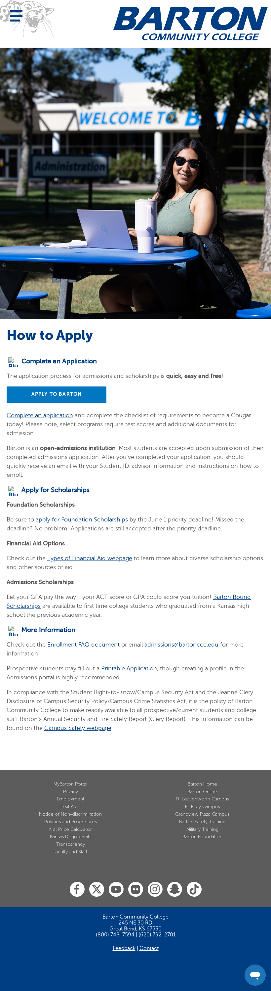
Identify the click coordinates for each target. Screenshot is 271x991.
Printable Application (129, 668)
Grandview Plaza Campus (202, 814)
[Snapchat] (174, 889)
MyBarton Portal (70, 784)
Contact (149, 948)
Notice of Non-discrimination (70, 814)
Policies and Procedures (70, 822)
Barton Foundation (202, 836)
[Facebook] (77, 889)
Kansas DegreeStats (70, 836)
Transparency (70, 844)
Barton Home (202, 784)
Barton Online (202, 791)
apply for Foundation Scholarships (82, 519)
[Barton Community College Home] (190, 23)
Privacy (70, 791)
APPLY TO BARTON (56, 394)
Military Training (202, 829)
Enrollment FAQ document (83, 644)
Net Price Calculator (70, 829)
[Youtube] (116, 889)
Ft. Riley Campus (202, 806)
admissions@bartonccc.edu (181, 644)
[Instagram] (155, 889)
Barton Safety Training (202, 822)
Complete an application (40, 415)
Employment (70, 799)
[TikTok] (194, 889)
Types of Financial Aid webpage (89, 558)
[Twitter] (96, 889)
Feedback (124, 948)
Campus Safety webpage (77, 728)
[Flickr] (135, 889)
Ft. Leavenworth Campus (202, 799)
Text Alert (70, 806)
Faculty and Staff (70, 852)
